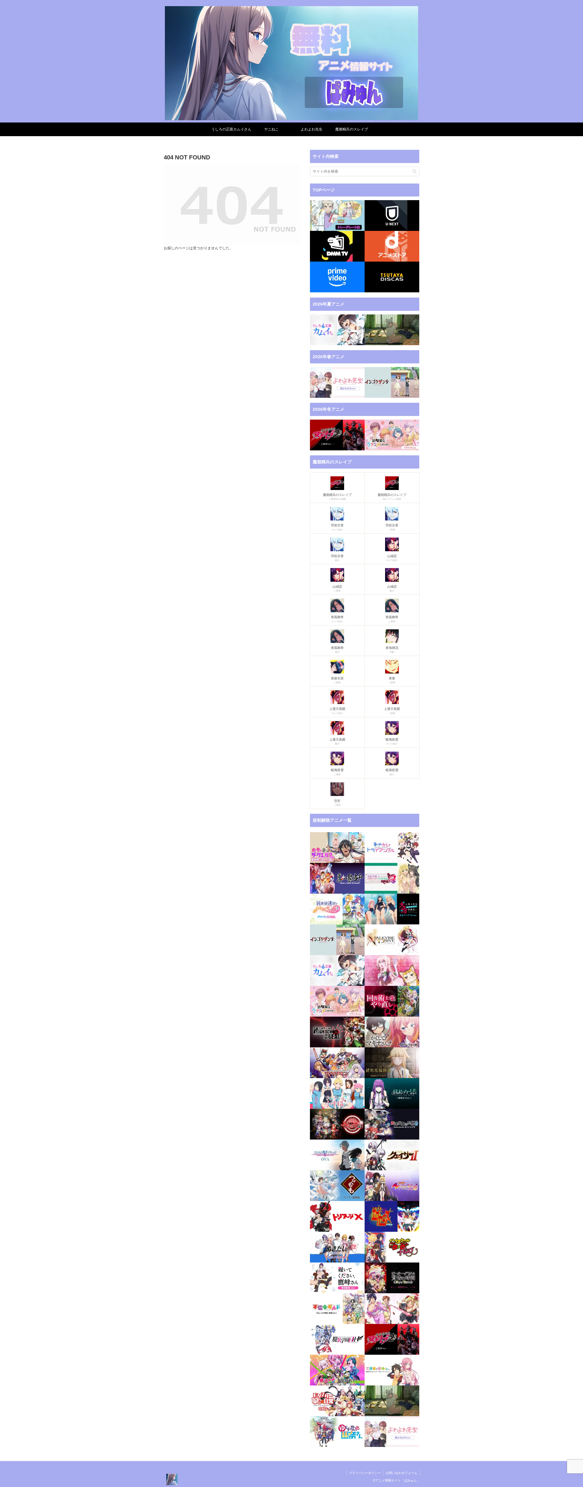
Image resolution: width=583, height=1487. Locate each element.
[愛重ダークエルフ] (337, 847)
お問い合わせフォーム (401, 1473)
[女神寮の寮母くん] (392, 1370)
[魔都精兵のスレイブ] (392, 1339)
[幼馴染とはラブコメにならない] (392, 435)
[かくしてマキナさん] (392, 1032)
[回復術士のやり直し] (392, 1001)
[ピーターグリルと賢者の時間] (392, 1278)
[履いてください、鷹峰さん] (337, 1278)
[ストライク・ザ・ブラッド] (337, 1155)
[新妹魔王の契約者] (392, 1124)
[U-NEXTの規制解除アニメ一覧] (392, 215)
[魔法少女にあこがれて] (337, 1370)
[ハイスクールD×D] (392, 1247)
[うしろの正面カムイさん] (337, 329)
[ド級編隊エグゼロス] (392, 1216)
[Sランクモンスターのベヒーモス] (392, 970)
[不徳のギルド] (337, 1308)
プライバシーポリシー (365, 1473)
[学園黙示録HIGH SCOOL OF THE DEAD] (337, 1032)
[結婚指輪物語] (392, 1062)
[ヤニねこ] (392, 329)
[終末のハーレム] (392, 1093)
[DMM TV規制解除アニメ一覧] (337, 246)
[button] (415, 171)
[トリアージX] (337, 1216)
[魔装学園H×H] (337, 1339)
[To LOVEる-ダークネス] (392, 1185)
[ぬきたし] (337, 1247)
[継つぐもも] (337, 1185)
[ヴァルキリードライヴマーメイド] (392, 939)
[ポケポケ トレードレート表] (337, 215)
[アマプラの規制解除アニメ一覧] (337, 277)
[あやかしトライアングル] (392, 847)
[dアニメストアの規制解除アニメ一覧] (392, 246)
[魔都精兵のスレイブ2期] (337, 435)
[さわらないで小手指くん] (337, 1093)
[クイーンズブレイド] (337, 1062)
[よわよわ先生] (337, 382)
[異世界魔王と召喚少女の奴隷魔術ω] (392, 878)
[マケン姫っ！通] (392, 1308)
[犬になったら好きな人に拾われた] (392, 909)
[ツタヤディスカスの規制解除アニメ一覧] (392, 277)
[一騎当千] (337, 878)
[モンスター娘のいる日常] (337, 1400)
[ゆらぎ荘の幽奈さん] (337, 1431)
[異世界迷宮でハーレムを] (337, 909)
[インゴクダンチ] (392, 382)
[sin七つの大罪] (337, 1124)
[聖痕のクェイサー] (392, 1155)
